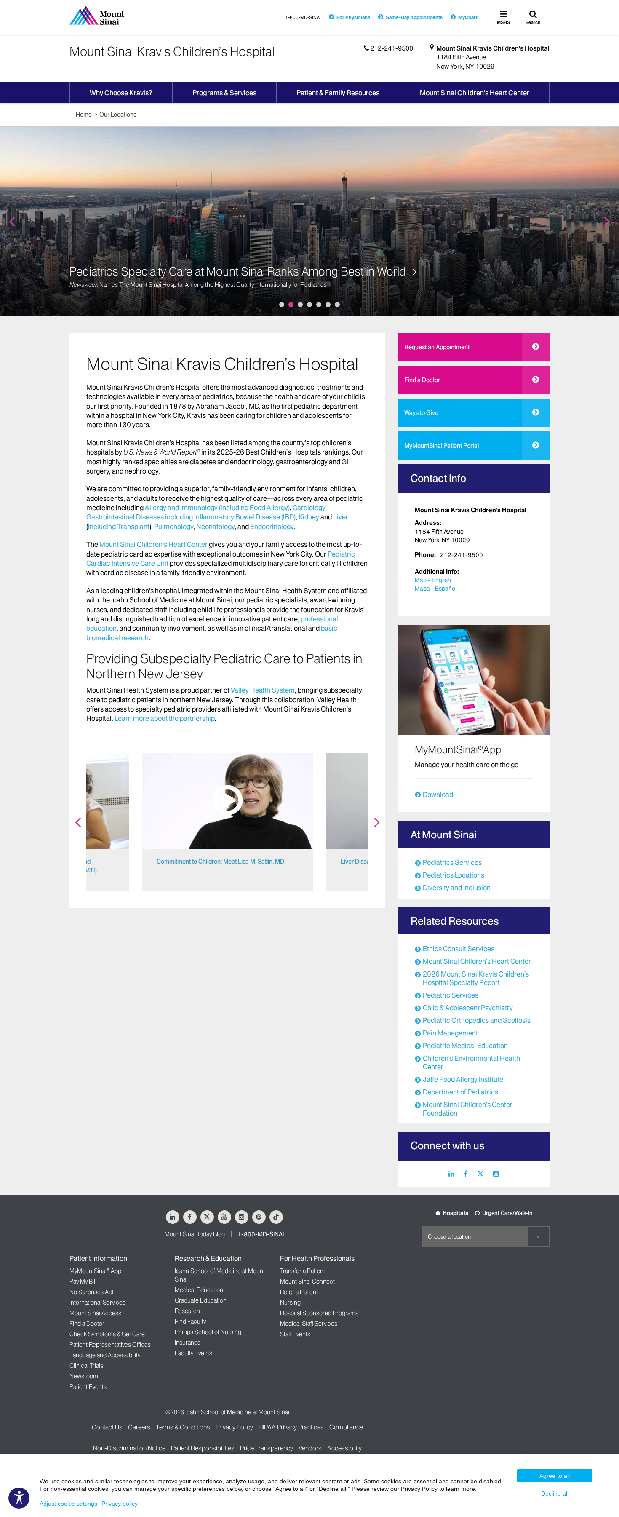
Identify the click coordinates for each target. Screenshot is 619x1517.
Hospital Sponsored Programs (319, 1313)
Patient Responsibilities (203, 1448)
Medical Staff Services (308, 1323)
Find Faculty (190, 1321)
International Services (97, 1302)
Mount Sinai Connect (307, 1281)
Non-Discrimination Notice (129, 1448)
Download (438, 794)
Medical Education (199, 1290)
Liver (340, 517)
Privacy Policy (234, 1427)
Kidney (309, 517)
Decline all (554, 1493)
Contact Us (107, 1427)
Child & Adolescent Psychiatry (468, 1007)
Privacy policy (119, 1503)
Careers (139, 1427)
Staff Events (295, 1334)
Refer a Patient (299, 1292)
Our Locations (117, 114)
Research (187, 1311)
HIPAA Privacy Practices (291, 1427)
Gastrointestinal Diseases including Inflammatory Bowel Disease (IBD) (191, 517)
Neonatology (215, 526)
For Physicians (353, 17)
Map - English (433, 580)
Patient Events (88, 1387)
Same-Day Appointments (414, 17)
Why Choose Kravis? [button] (121, 92)
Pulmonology (173, 526)
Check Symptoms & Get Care (107, 1334)
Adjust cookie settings (68, 1503)
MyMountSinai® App (95, 1271)
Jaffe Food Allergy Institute (463, 1079)
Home (84, 114)
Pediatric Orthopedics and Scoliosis (477, 1020)
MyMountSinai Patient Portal (441, 445)
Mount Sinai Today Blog (195, 1234)
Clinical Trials (86, 1366)
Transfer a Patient (302, 1271)
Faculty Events (193, 1353)
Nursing (290, 1302)
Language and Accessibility (104, 1355)
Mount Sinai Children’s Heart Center (153, 544)
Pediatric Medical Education (465, 1045)
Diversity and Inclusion (457, 887)
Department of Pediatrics (460, 1092)
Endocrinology (271, 526)
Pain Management (450, 1033)
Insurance (188, 1342)
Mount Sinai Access (95, 1313)
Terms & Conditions (183, 1427)
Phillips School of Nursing (208, 1332)
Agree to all (554, 1475)
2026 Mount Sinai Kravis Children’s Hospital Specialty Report (476, 978)
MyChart (468, 17)
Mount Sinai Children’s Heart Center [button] (474, 92)
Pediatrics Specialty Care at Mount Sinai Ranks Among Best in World (238, 271)
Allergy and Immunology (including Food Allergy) (217, 507)
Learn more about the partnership (165, 718)
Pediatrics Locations (453, 875)
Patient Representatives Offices (110, 1344)
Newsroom (83, 1376)
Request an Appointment (437, 347)
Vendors (310, 1448)
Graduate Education (201, 1300)
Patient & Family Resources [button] (337, 92)
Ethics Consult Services (458, 948)
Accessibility (344, 1448)
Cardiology (309, 507)
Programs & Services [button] (224, 92)
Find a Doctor (422, 380)
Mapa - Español (435, 588)
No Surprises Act (91, 1292)
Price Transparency (266, 1448)
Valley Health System (263, 690)
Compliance (346, 1427)
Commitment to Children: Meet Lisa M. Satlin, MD (220, 861)
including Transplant (118, 526)
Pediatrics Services (452, 862)
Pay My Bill (82, 1281)
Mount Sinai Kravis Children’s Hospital (493, 48)
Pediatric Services (450, 995)
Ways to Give (421, 413)
